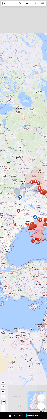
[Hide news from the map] (3, 396)
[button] (41, 220)
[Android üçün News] (32, 415)
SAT (3, 402)
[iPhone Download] (15, 415)
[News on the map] (4, 3)
